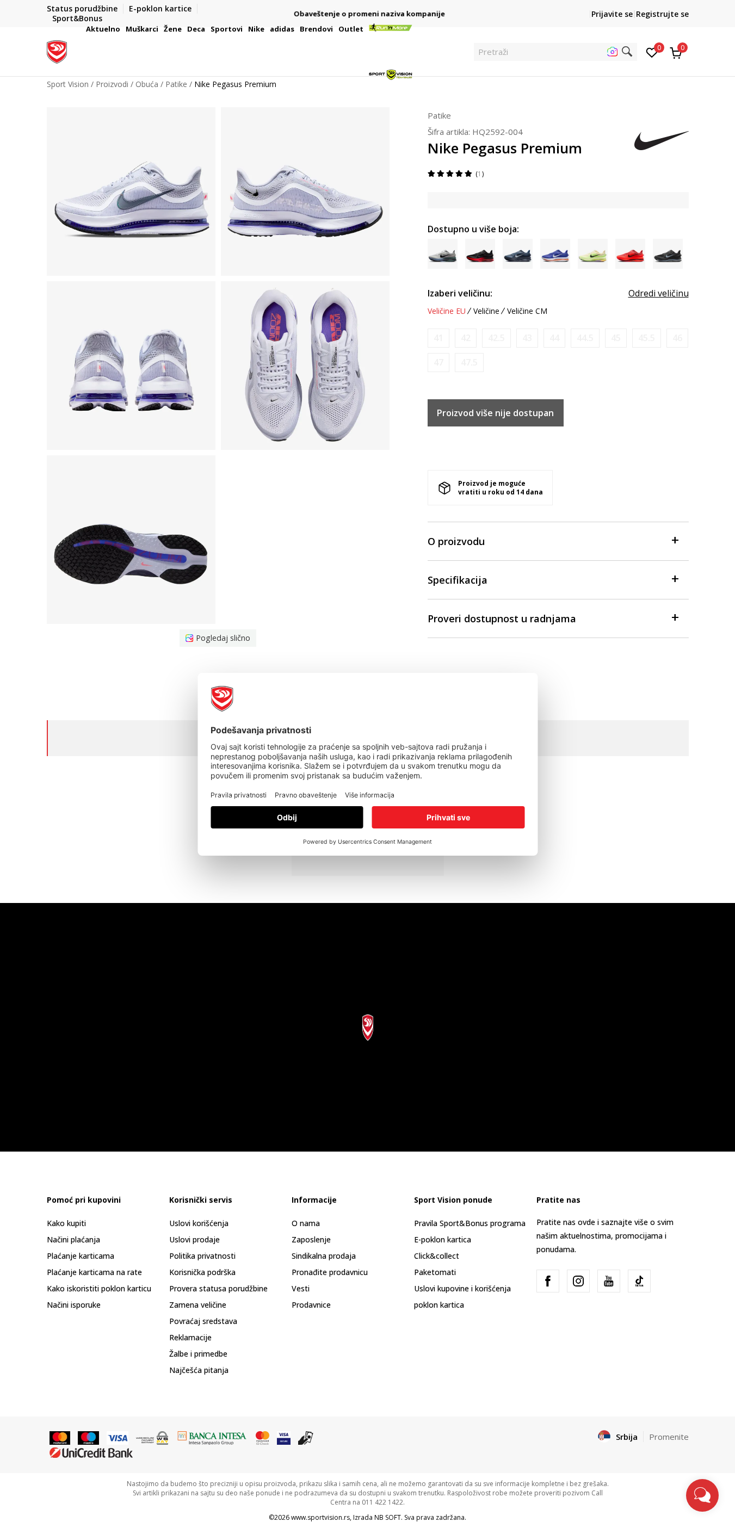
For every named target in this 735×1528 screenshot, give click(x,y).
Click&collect (436, 1256)
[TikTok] (639, 1281)
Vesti (301, 1288)
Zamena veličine (197, 1305)
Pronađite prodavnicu (330, 1272)
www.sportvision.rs (320, 1517)
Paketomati (435, 1272)
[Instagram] (578, 1281)
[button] (122, 29)
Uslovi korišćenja (198, 1223)
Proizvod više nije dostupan (495, 413)
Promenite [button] (669, 1436)
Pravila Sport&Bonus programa (470, 1223)
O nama (306, 1223)
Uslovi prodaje (194, 1239)
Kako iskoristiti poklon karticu (99, 1288)
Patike (439, 115)
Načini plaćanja (73, 1239)
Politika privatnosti (202, 1256)
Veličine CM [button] (527, 311)
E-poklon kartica (442, 1239)
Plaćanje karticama (80, 1256)
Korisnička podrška (202, 1272)
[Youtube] (609, 1281)
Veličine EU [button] (447, 311)
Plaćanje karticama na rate (94, 1272)
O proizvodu (456, 541)
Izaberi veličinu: (460, 293)
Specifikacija (457, 579)
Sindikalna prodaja (324, 1256)
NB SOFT (387, 1517)
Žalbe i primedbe (198, 1353)
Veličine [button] (486, 311)
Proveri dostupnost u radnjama (502, 618)
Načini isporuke (74, 1305)
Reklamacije (190, 1337)
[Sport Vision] (57, 51)
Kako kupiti (66, 1223)
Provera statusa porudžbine (218, 1288)
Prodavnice (311, 1305)
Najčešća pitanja (198, 1370)
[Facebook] (548, 1281)
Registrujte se (662, 14)
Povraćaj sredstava (203, 1321)
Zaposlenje (311, 1239)
